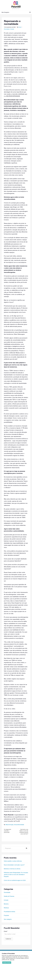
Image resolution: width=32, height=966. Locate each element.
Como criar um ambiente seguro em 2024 (15, 880)
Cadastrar (8, 939)
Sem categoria (8, 919)
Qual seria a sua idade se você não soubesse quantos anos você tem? (23, 832)
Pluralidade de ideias (9, 911)
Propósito (6, 915)
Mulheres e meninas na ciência (12, 869)
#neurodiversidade (19, 824)
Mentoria (6, 904)
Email (6, 931)
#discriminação (10, 824)
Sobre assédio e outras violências (13, 861)
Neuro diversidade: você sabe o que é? (14, 865)
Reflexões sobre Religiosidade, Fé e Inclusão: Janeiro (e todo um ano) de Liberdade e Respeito (16, 874)
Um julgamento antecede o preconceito (7, 831)
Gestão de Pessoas (9, 896)
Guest (20, 27)
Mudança (6, 908)
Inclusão (12, 29)
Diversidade (7, 29)
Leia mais (12, 959)
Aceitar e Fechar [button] (6, 962)
